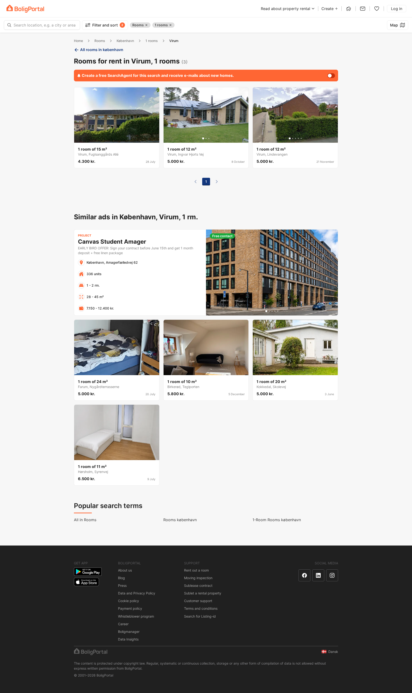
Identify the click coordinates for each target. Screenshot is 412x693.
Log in (396, 8)
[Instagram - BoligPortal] (332, 575)
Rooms (99, 41)
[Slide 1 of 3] (203, 138)
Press (122, 585)
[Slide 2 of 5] (292, 138)
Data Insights (128, 639)
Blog (121, 578)
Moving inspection (198, 578)
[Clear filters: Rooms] (146, 25)
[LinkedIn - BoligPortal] (318, 575)
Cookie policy (128, 601)
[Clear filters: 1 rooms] (170, 25)
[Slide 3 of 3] (208, 138)
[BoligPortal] (25, 9)
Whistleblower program (136, 616)
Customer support (198, 601)
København (125, 41)
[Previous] (195, 181)
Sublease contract (198, 585)
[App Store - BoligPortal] (86, 582)
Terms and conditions (200, 608)
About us (125, 570)
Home (78, 41)
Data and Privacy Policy (136, 593)
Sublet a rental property (202, 593)
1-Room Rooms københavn (276, 519)
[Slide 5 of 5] (301, 138)
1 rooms (151, 41)
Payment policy (130, 608)
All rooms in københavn (101, 49)
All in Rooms (85, 519)
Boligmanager (128, 632)
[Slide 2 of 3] (206, 138)
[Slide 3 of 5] (295, 138)
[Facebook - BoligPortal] (304, 575)
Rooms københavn (180, 519)
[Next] (217, 181)
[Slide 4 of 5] (298, 138)
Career (123, 624)
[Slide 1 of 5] (289, 138)
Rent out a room (196, 570)
